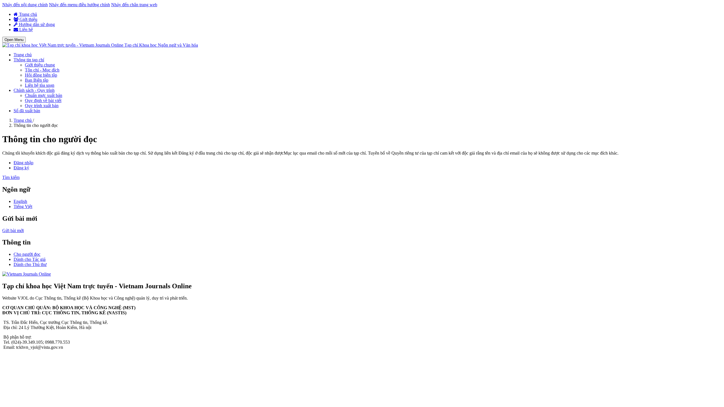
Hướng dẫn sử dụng (36, 24)
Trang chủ (27, 14)
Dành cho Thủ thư (30, 264)
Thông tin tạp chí (29, 59)
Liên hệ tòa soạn (39, 85)
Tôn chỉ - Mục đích (42, 70)
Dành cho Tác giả (30, 259)
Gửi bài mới (13, 230)
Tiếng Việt (23, 206)
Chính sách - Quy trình (34, 90)
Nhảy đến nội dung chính (25, 4)
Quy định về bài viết (43, 100)
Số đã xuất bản (27, 110)
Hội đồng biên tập (41, 75)
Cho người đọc (27, 254)
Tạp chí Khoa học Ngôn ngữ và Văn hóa (161, 45)
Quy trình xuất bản (42, 105)
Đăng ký (21, 167)
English (20, 201)
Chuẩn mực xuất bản (43, 95)
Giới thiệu (27, 19)
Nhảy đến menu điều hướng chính (79, 4)
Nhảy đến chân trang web (134, 4)
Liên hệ (25, 29)
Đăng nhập (23, 162)
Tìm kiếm (11, 177)
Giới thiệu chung (40, 64)
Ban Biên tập (36, 80)
